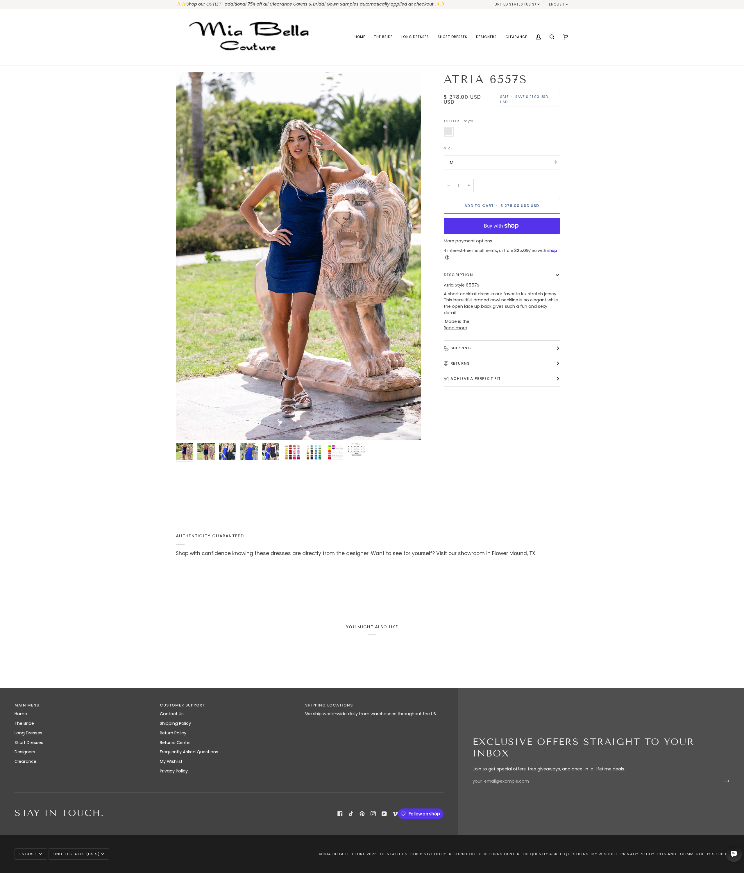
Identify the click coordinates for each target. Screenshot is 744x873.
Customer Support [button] (182, 705)
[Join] (721, 781)
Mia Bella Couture (344, 854)
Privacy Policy (174, 771)
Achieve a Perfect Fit (475, 378)
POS (661, 854)
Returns (460, 363)
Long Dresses (28, 733)
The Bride (24, 723)
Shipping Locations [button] (329, 705)
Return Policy (173, 733)
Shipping (460, 348)
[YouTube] (384, 813)
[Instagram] (373, 813)
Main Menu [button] (27, 705)
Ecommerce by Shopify (703, 854)
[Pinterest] (362, 813)
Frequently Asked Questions (189, 752)
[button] (383, 37)
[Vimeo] (395, 813)
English (556, 4)
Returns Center (175, 742)
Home (21, 714)
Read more (455, 327)
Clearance (25, 761)
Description (458, 274)
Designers (25, 752)
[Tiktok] (351, 813)
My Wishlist (171, 761)
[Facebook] (340, 813)
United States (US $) (515, 4)
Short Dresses (29, 742)
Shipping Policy (175, 723)
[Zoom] (187, 429)
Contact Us (172, 714)
